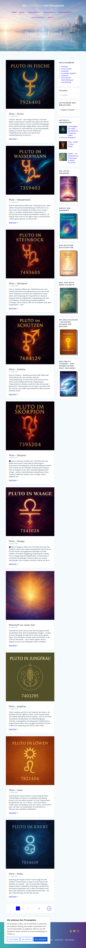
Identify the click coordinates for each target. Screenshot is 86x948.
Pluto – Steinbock (18, 283)
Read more (12, 139)
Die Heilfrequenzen (43, 6)
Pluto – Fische (16, 113)
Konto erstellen (66, 69)
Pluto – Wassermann (20, 199)
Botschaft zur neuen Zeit (22, 625)
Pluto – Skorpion (17, 455)
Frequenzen (33, 12)
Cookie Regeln (13, 939)
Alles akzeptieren (40, 939)
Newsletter (65, 71)
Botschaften (37, 17)
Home (14, 12)
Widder (70, 146)
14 (39, 908)
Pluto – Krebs (16, 873)
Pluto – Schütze (17, 369)
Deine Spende (69, 940)
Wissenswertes (65, 12)
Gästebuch (64, 75)
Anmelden (64, 67)
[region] (27, 930)
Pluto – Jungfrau (17, 706)
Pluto (71, 144)
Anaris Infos (49, 12)
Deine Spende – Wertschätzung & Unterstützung (67, 80)
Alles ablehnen (26, 939)
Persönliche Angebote (68, 73)
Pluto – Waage (17, 541)
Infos (21, 12)
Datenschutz (59, 940)
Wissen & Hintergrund (68, 137)
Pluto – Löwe (16, 790)
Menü (50, 17)
